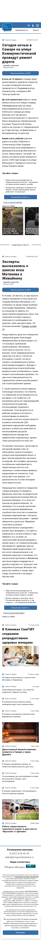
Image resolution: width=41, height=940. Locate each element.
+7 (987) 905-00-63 (18, 899)
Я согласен (20, 933)
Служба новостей (11, 65)
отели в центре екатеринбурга (13, 613)
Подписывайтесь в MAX (20, 73)
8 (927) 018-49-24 (19, 853)
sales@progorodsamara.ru (19, 857)
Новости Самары (10, 40)
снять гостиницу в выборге (12, 202)
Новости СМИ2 (8, 206)
